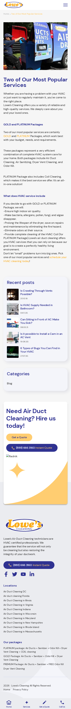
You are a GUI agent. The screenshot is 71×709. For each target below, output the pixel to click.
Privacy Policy (20, 689)
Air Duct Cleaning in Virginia (18, 604)
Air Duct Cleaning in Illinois (17, 600)
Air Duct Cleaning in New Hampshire (23, 622)
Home (6, 14)
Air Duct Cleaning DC (14, 591)
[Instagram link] (6, 574)
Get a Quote (19, 437)
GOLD (7, 136)
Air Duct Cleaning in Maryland (19, 618)
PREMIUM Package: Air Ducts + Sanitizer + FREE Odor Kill (33, 664)
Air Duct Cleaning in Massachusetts (22, 631)
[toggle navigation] (65, 5)
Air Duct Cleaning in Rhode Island (21, 627)
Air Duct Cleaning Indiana (17, 609)
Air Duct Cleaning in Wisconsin (19, 613)
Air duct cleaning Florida (16, 595)
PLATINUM (23, 136)
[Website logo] (13, 5)
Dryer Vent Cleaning (14, 668)
